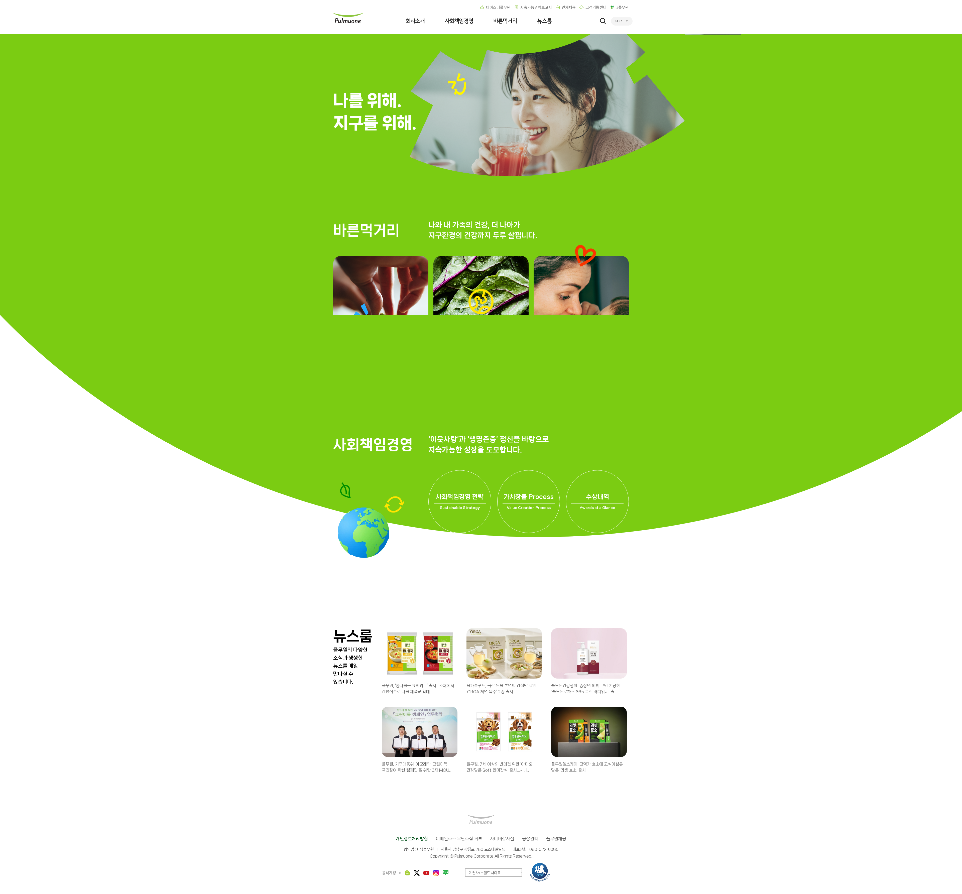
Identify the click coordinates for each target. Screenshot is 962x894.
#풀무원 (622, 7)
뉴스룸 (544, 21)
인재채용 (569, 7)
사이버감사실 (502, 838)
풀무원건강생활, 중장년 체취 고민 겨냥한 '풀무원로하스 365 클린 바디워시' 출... (585, 688)
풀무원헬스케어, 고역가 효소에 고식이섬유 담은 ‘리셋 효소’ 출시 (587, 767)
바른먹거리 (505, 21)
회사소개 (415, 21)
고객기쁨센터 (596, 7)
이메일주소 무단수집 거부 (459, 838)
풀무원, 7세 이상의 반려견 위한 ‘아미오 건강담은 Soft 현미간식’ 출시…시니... (499, 767)
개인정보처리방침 (412, 838)
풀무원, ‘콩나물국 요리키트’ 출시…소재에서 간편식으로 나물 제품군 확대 (418, 688)
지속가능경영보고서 (536, 7)
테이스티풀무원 (498, 7)
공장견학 (530, 838)
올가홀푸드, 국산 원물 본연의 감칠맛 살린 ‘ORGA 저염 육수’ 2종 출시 (501, 688)
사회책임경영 (459, 21)
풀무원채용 (556, 838)
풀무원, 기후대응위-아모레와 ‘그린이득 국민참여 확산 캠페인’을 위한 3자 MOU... (416, 767)
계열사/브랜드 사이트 (485, 873)
